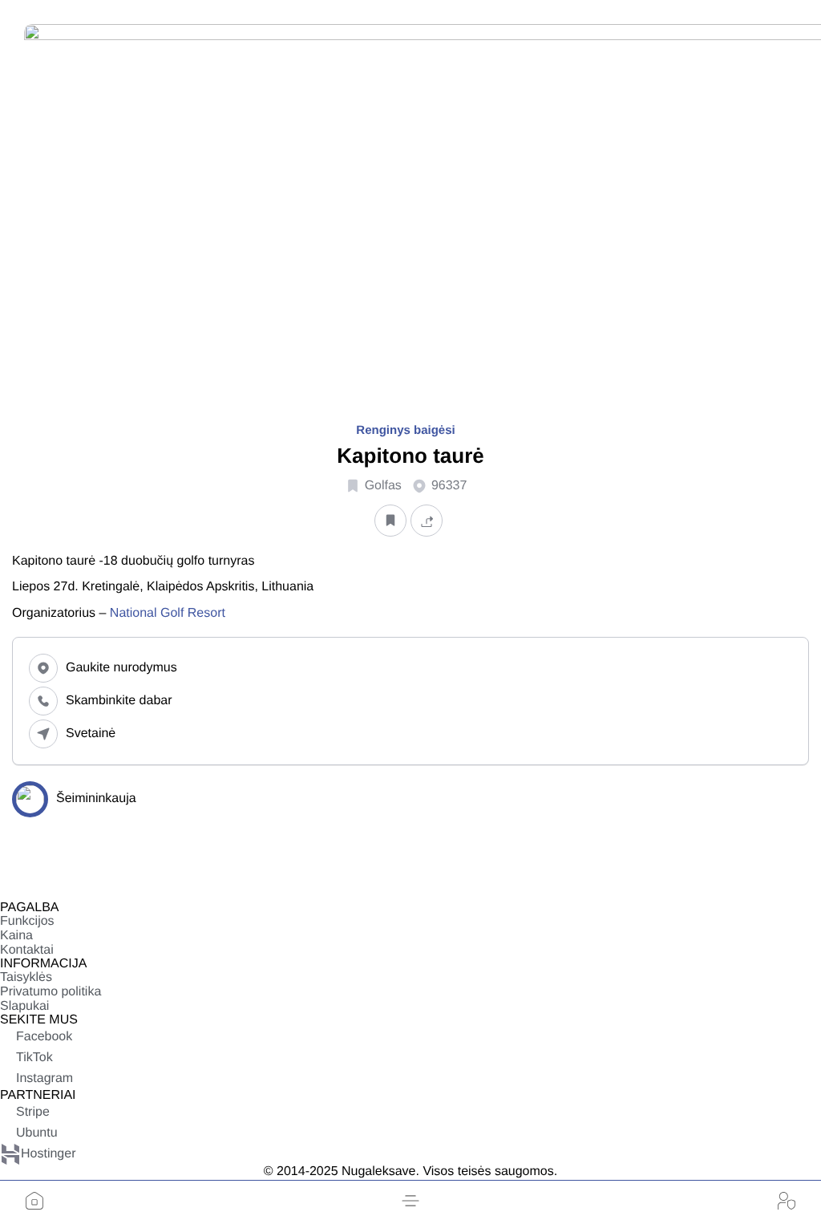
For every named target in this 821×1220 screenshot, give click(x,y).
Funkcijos (27, 921)
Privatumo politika (50, 992)
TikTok (34, 1057)
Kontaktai (27, 950)
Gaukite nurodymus (121, 668)
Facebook (44, 1037)
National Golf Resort (167, 613)
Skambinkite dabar (119, 700)
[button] (410, 1200)
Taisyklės (26, 977)
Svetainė (90, 733)
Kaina (16, 935)
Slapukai (24, 1006)
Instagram (44, 1078)
